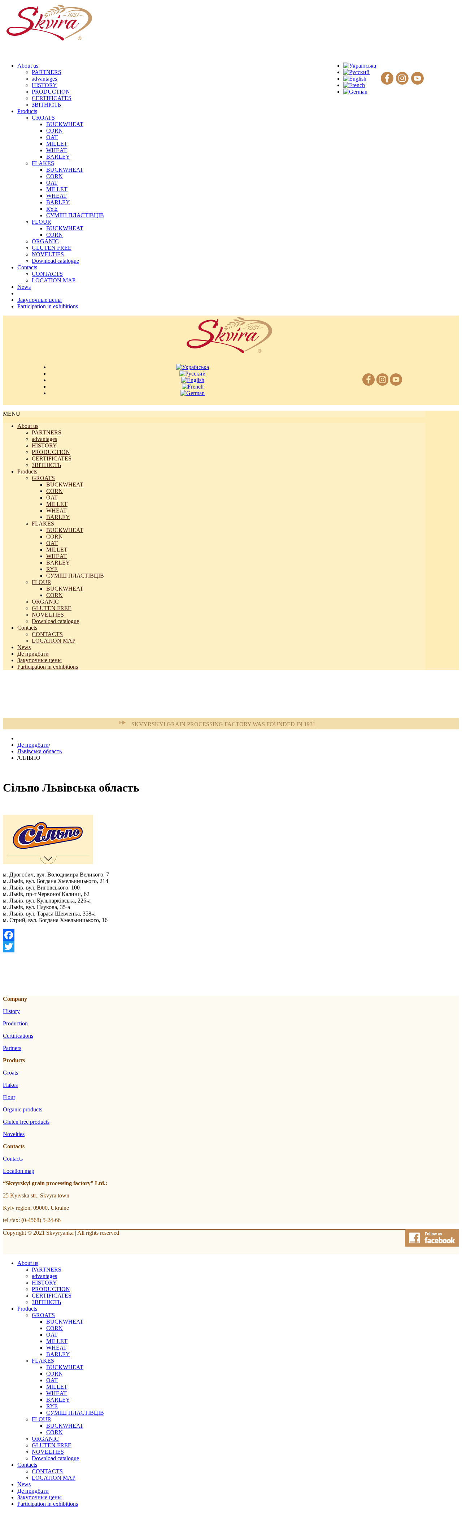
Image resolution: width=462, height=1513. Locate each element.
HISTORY (44, 85)
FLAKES (43, 163)
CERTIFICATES (51, 98)
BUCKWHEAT (64, 124)
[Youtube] (417, 78)
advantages (44, 79)
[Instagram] (402, 78)
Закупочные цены (39, 660)
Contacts (27, 628)
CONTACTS (47, 274)
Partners (12, 1048)
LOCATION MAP (53, 280)
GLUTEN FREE (51, 248)
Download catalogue (55, 261)
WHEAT (56, 150)
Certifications (18, 1036)
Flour (9, 1097)
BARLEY (58, 157)
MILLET (56, 144)
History (11, 1011)
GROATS (43, 118)
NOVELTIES (48, 254)
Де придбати (33, 654)
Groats (10, 1073)
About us (27, 426)
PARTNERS (46, 72)
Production (15, 1023)
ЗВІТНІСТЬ (46, 105)
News (24, 647)
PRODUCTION (51, 92)
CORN (54, 131)
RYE (52, 209)
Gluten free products (26, 1122)
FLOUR (41, 222)
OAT (52, 137)
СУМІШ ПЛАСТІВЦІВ (75, 215)
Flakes (10, 1085)
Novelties (14, 1134)
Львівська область (39, 751)
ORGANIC (45, 241)
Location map (18, 1171)
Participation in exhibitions (47, 667)
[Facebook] (387, 78)
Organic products (22, 1109)
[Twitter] (214, 946)
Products (27, 471)
